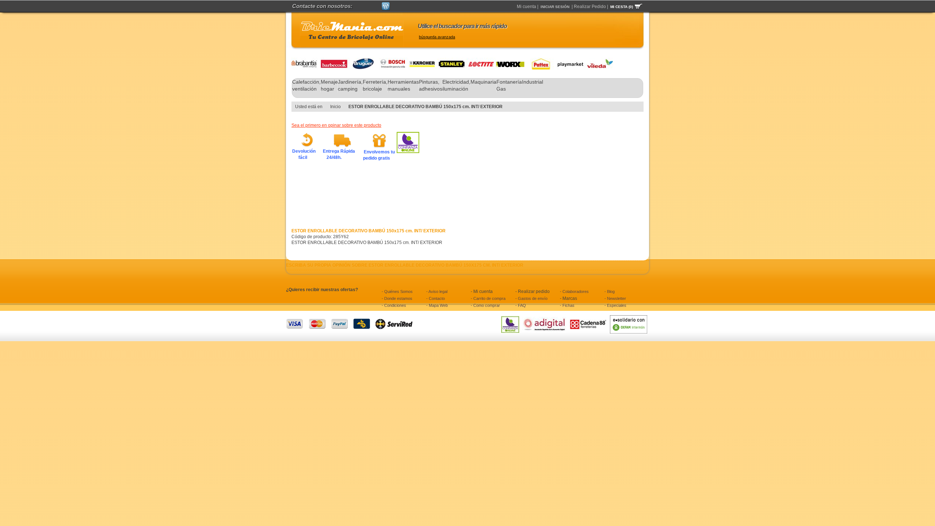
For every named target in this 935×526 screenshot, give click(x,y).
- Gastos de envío (531, 298)
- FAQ (520, 305)
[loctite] (481, 60)
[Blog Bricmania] (386, 5)
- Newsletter (615, 298)
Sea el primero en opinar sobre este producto (336, 125)
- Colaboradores (574, 291)
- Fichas (567, 305)
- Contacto (435, 298)
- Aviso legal (436, 291)
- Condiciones (394, 305)
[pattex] (539, 60)
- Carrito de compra (488, 298)
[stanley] (452, 60)
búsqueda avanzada (437, 37)
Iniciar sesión (555, 7)
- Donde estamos (397, 298)
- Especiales (615, 305)
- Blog (609, 291)
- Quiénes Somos (397, 291)
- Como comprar (485, 305)
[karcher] (423, 60)
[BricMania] (352, 33)
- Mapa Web (437, 305)
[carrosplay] (568, 60)
